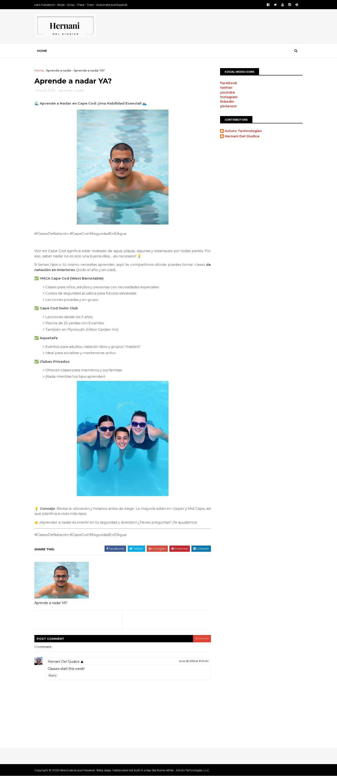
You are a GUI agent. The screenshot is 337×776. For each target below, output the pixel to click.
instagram (229, 97)
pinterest (228, 106)
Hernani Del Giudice (64, 662)
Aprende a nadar (58, 70)
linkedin (227, 102)
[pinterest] (297, 4)
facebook (228, 83)
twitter (226, 88)
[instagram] (289, 4)
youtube (227, 92)
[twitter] (275, 4)
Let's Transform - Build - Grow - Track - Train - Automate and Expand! (80, 4)
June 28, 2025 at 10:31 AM (193, 661)
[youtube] (282, 4)
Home (42, 51)
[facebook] (268, 4)
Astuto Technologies (243, 131)
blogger (202, 638)
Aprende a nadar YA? (50, 603)
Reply (52, 675)
